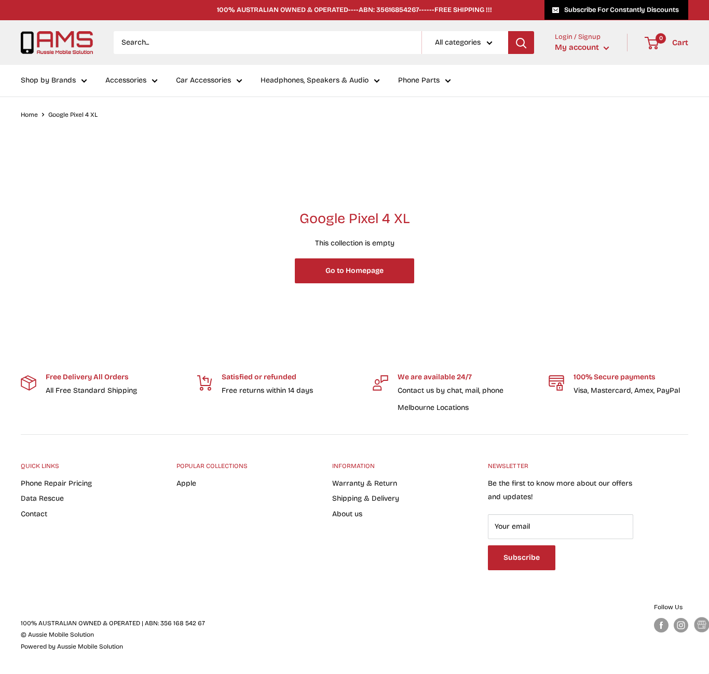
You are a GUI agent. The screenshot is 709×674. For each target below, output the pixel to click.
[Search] (521, 42)
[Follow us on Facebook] (661, 625)
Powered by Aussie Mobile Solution (72, 646)
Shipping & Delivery (365, 498)
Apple (186, 483)
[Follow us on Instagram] (681, 625)
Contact (34, 514)
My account (578, 47)
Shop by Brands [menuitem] (48, 80)
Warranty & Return (364, 483)
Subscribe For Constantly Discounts (621, 10)
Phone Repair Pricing (56, 483)
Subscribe (521, 557)
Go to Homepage (354, 270)
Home (29, 114)
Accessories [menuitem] (125, 80)
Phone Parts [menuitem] (419, 80)
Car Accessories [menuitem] (203, 80)
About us (347, 514)
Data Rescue (42, 498)
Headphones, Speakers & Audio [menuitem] (315, 80)
